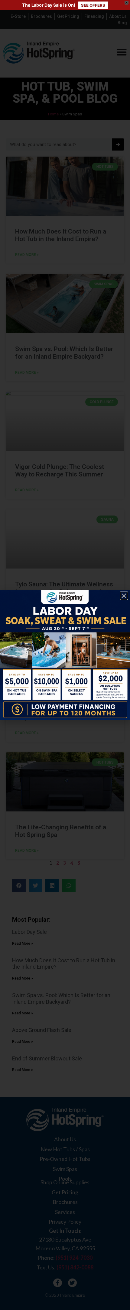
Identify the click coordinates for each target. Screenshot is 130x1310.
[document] (65, 655)
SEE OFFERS (93, 5)
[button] (124, 595)
